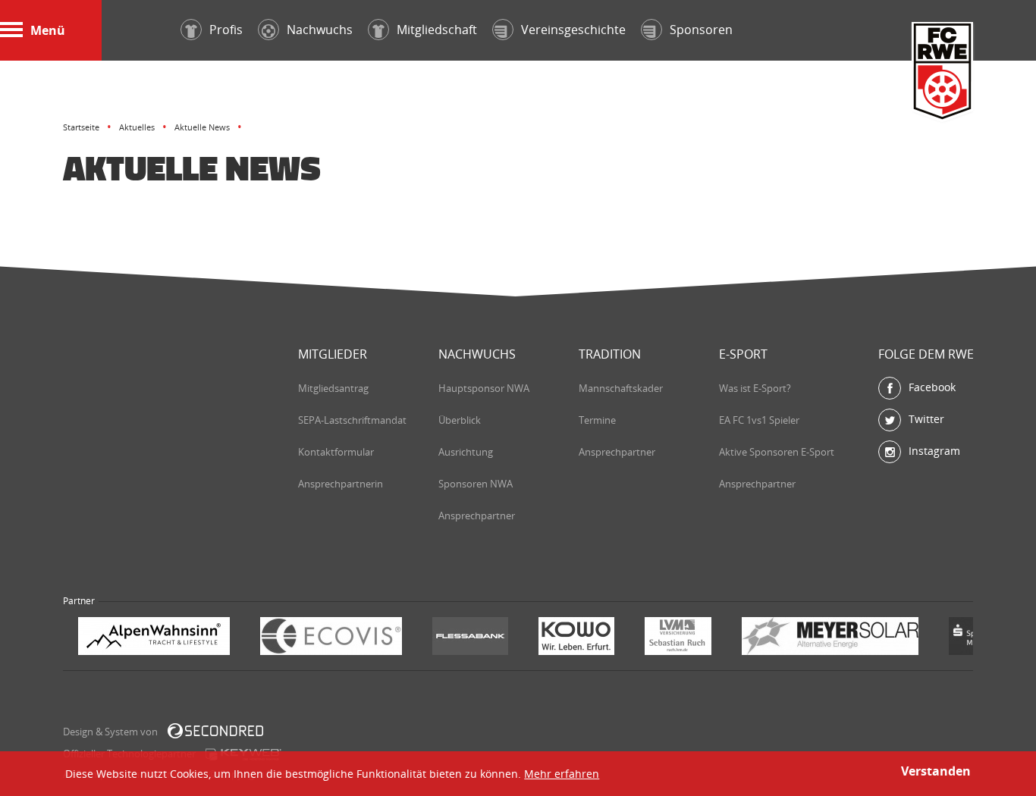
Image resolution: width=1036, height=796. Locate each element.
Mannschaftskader (621, 388)
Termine (597, 420)
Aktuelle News (202, 127)
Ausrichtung (465, 452)
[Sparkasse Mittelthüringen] (840, 638)
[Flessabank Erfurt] (324, 638)
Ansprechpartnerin (340, 483)
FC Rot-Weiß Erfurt (942, 73)
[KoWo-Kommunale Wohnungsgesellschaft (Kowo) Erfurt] (430, 638)
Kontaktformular (336, 452)
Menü (47, 30)
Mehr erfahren (561, 773)
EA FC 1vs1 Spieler (759, 420)
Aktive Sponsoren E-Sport (776, 452)
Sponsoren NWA (475, 483)
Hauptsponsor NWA (483, 388)
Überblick (459, 420)
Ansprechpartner (476, 515)
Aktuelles (137, 127)
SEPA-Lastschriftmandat (352, 420)
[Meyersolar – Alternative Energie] (683, 638)
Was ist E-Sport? (755, 388)
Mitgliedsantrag (333, 388)
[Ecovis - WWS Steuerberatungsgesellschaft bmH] (185, 638)
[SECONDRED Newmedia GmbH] (215, 730)
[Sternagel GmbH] (936, 638)
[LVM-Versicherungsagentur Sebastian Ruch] (531, 638)
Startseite (81, 127)
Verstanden (936, 771)
